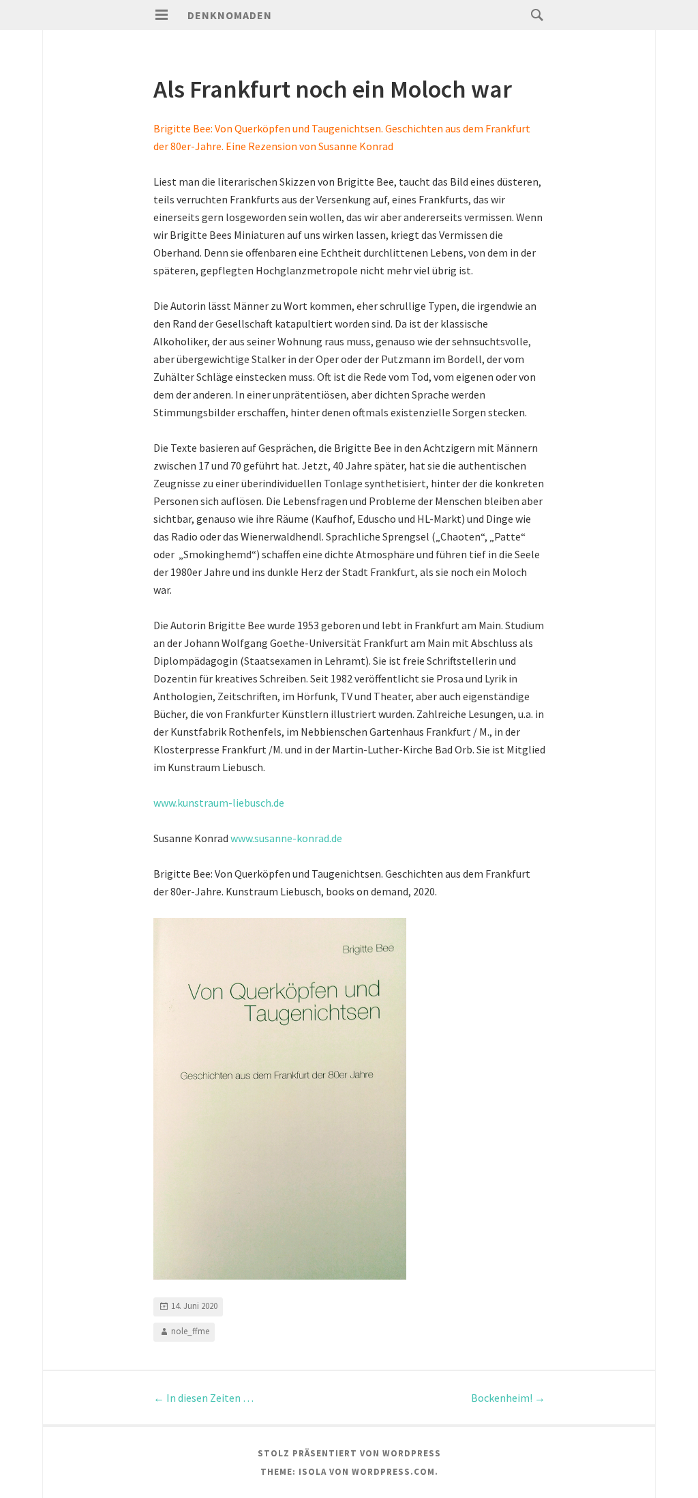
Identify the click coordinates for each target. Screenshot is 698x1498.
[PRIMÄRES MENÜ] (161, 15)
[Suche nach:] (533, 14)
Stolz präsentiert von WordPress (349, 1453)
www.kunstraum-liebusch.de (218, 802)
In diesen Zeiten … (203, 1398)
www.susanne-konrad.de (286, 838)
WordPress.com (393, 1472)
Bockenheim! (508, 1398)
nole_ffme (190, 1331)
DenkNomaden (229, 15)
